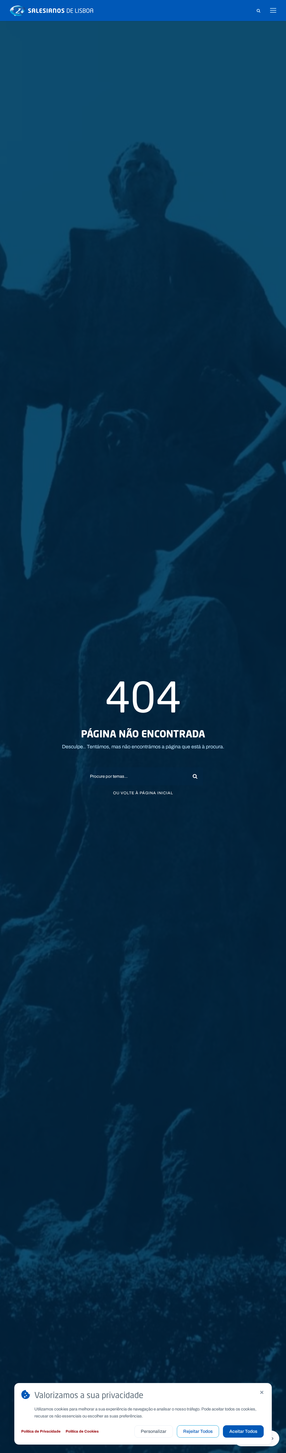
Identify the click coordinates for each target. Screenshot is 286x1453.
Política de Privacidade (41, 1431)
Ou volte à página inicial (143, 793)
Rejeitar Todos (198, 1431)
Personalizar (153, 1431)
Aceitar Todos (243, 1431)
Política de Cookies (82, 1431)
